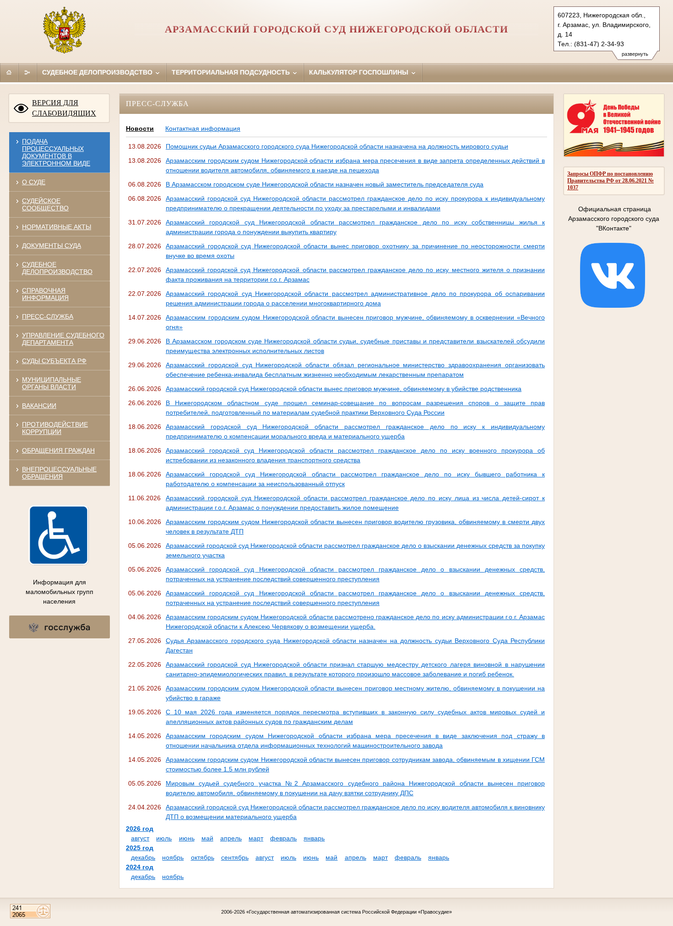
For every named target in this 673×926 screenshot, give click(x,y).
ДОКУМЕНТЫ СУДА (51, 245)
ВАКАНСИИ (39, 405)
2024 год (139, 867)
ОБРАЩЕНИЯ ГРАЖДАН (58, 450)
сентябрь (235, 857)
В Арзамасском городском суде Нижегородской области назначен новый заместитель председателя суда (324, 184)
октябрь (202, 857)
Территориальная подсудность (232, 72)
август (140, 838)
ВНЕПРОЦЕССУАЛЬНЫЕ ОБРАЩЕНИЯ (59, 473)
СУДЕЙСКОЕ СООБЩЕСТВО (45, 204)
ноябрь (173, 857)
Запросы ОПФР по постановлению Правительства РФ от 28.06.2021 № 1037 (610, 181)
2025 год (139, 847)
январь (314, 838)
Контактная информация (202, 128)
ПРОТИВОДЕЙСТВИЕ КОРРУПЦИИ (55, 428)
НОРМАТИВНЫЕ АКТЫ (56, 226)
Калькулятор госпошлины (359, 72)
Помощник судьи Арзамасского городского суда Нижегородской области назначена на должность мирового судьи (337, 146)
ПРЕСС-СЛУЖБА (47, 316)
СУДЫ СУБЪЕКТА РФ (54, 360)
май (207, 838)
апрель (231, 838)
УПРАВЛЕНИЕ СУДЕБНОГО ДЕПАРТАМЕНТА (63, 339)
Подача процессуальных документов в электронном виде (56, 152)
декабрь (143, 857)
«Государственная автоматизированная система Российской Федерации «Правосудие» (349, 912)
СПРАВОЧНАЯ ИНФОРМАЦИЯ (45, 294)
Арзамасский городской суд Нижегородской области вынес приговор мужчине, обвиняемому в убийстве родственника (343, 388)
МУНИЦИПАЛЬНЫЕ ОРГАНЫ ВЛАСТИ (51, 383)
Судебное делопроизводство (98, 72)
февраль (283, 838)
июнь (187, 838)
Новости (140, 128)
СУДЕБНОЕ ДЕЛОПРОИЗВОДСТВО (57, 268)
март (256, 838)
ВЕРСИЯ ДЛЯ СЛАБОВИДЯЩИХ (64, 108)
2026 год (139, 828)
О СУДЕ (33, 182)
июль (164, 838)
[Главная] (9, 72)
